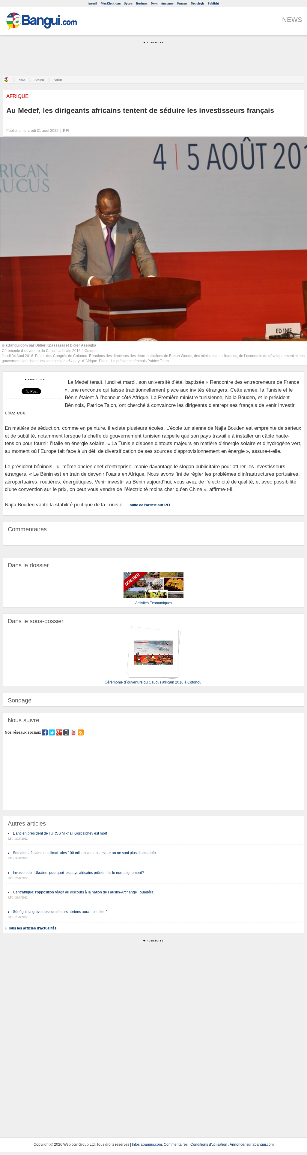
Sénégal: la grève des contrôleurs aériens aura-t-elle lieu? (60, 912)
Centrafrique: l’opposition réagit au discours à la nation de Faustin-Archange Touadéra (83, 892)
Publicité (213, 3)
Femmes (182, 3)
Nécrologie (197, 3)
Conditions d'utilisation (208, 1144)
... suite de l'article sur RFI (148, 505)
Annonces (167, 3)
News (154, 3)
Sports (128, 3)
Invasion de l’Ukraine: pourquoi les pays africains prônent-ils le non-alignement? (78, 873)
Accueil (92, 3)
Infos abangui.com (147, 1144)
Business (142, 3)
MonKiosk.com (111, 3)
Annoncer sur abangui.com (252, 1144)
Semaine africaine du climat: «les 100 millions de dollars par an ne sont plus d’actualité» (84, 853)
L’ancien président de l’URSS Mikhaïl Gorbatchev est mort (60, 833)
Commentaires (176, 1144)
